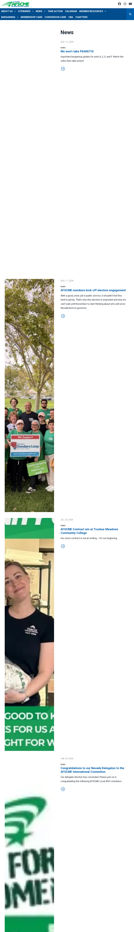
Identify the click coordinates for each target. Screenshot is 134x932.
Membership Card (31, 17)
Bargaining (8, 17)
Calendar (71, 11)
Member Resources (91, 11)
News (39, 11)
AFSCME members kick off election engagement (93, 290)
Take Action (55, 11)
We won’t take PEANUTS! (77, 51)
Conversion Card (55, 17)
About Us (7, 11)
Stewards (24, 11)
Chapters (81, 17)
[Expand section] (15, 11)
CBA (70, 17)
